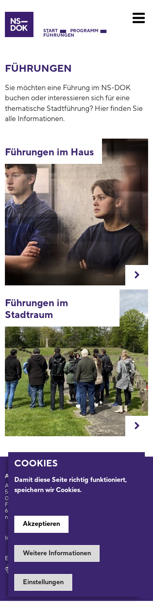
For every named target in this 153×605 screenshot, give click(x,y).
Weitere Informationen (57, 553)
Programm (84, 31)
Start (50, 31)
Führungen (58, 35)
